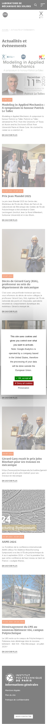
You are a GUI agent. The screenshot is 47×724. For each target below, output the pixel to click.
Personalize (23, 388)
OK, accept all (24, 378)
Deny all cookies (24, 383)
